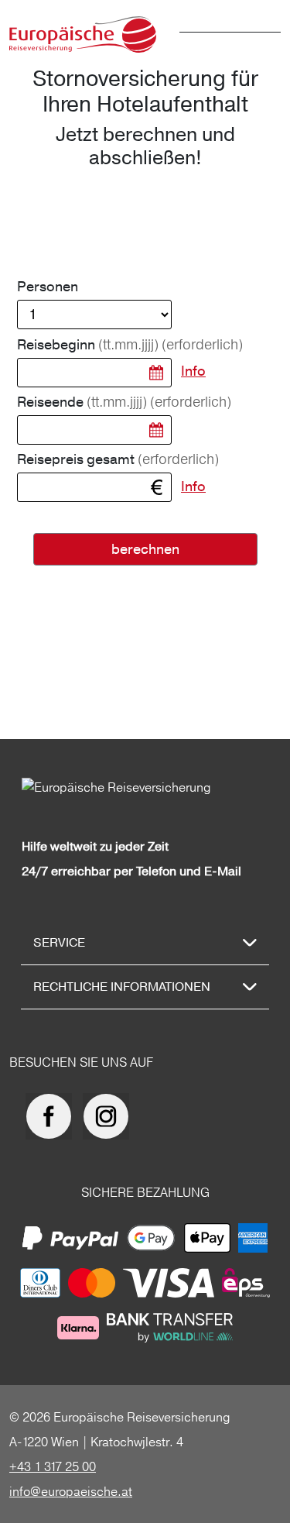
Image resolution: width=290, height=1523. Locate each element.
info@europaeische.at (70, 1491)
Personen (47, 287)
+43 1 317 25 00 (52, 1466)
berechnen (145, 550)
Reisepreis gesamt (118, 459)
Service (59, 943)
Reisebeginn (130, 344)
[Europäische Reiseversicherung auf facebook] (53, 1116)
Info (193, 371)
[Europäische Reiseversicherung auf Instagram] (110, 1116)
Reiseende (124, 402)
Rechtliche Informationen (121, 987)
